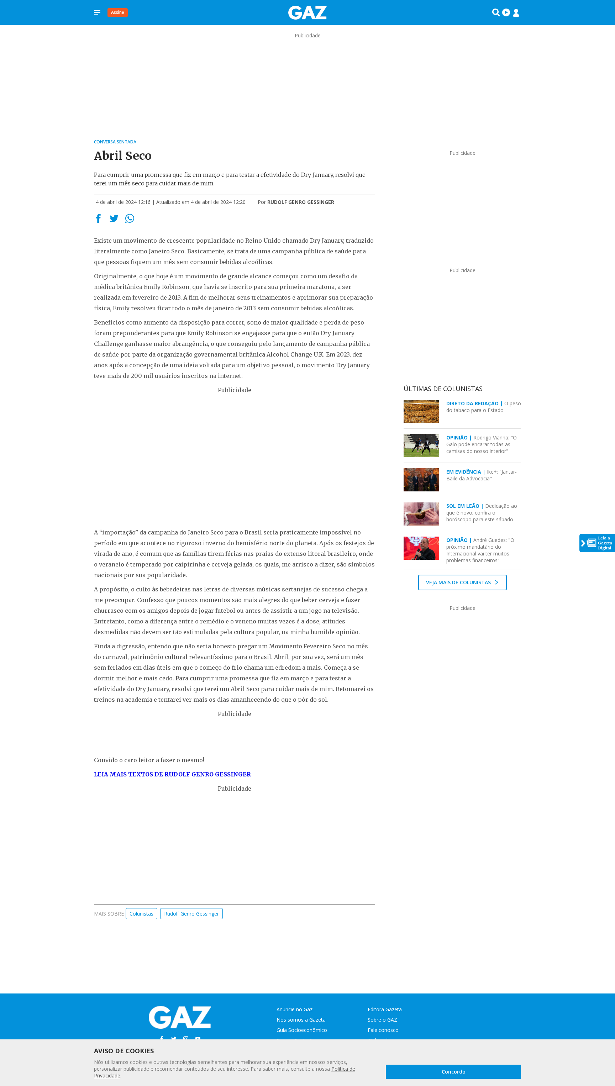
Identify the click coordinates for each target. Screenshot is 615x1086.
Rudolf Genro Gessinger (191, 913)
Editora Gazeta (385, 1009)
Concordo (454, 1071)
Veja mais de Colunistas (459, 582)
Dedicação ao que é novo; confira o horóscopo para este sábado (481, 512)
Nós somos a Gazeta (301, 1019)
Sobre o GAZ (382, 1019)
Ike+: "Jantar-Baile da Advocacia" (481, 475)
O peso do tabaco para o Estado (483, 406)
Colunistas (141, 913)
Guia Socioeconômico (302, 1030)
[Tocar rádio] (506, 12)
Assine (117, 12)
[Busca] (496, 12)
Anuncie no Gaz (294, 1009)
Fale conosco (383, 1030)
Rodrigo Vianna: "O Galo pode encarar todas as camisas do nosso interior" (481, 444)
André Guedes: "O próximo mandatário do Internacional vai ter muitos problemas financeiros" (480, 550)
